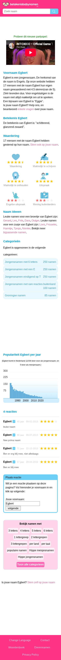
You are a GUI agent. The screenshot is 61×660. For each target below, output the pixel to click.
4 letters (24, 530)
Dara (27, 220)
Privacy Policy (30, 654)
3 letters (13, 530)
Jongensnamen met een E (30, 269)
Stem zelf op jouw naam (41, 582)
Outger (35, 220)
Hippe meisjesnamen (41, 550)
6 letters (48, 530)
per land (34, 543)
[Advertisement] (30, 25)
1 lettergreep (21, 537)
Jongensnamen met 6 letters (30, 262)
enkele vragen (26, 109)
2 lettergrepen (39, 537)
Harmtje (7, 228)
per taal (45, 543)
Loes (42, 224)
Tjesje (17, 228)
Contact (45, 640)
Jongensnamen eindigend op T (30, 276)
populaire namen (17, 550)
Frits (20, 220)
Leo (15, 220)
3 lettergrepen (19, 543)
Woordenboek (16, 647)
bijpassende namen (14, 232)
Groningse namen (30, 295)
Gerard (7, 220)
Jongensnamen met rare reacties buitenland (30, 286)
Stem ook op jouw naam (44, 144)
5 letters (36, 530)
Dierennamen (42, 647)
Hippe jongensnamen (30, 557)
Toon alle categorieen (30, 564)
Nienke (26, 228)
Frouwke (51, 224)
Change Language (20, 640)
